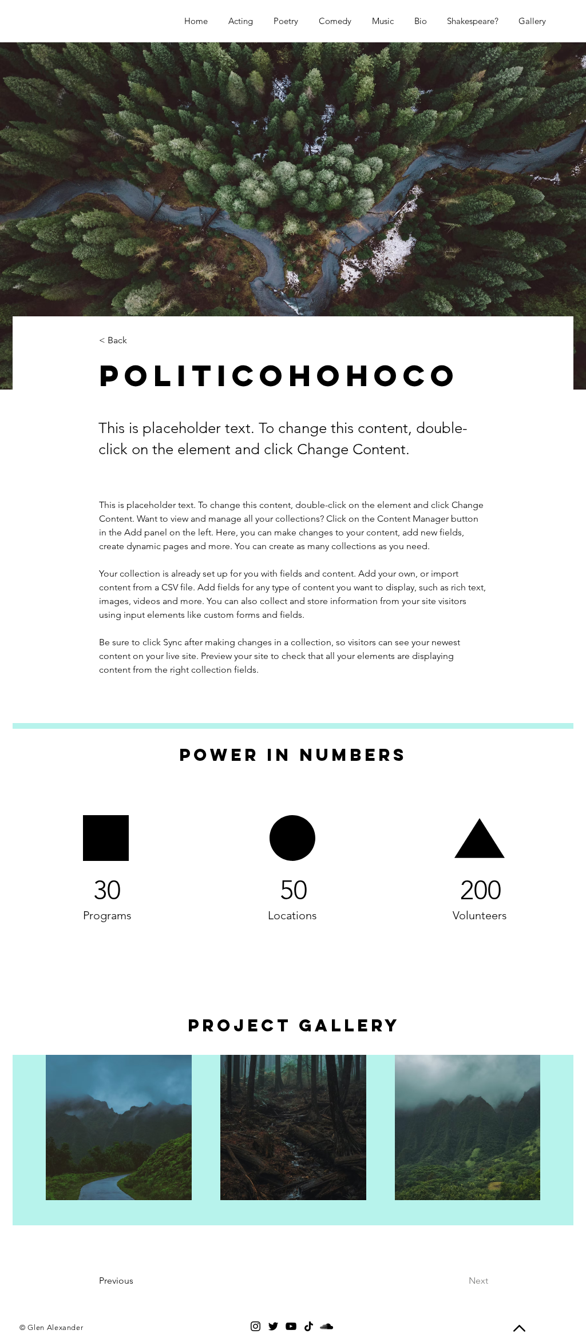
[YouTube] (291, 1326)
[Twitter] (273, 1326)
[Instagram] (255, 1326)
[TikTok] (308, 1326)
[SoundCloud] (326, 1326)
